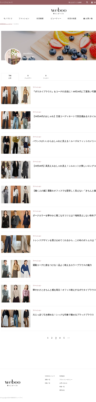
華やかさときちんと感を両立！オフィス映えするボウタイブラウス (64, 290)
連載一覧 (47, 379)
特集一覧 (47, 383)
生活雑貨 (40, 18)
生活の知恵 (72, 18)
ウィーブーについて (6, 2)
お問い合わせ (63, 383)
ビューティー (56, 18)
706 (10, 77)
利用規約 (62, 376)
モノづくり (8, 18)
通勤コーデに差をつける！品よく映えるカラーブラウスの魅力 (62, 265)
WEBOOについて (50, 376)
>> (68, 338)
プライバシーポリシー (65, 379)
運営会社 (62, 390)
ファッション (24, 18)
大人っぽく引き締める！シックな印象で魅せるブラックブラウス (63, 315)
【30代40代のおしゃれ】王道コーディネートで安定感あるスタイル (64, 116)
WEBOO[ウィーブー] (6, 24)
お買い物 (89, 18)
